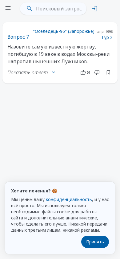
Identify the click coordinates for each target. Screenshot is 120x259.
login (94, 8)
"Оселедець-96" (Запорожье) (63, 31)
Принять (95, 242)
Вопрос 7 (18, 36)
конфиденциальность (69, 199)
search (29, 8)
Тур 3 (107, 37)
